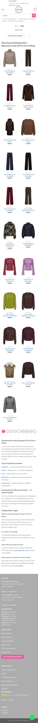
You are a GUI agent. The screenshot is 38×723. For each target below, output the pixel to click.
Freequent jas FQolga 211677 (9, 141)
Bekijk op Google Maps (9, 591)
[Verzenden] (34, 15)
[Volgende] (34, 431)
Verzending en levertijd (9, 677)
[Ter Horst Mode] (18, 9)
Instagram (4, 713)
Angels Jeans (5, 483)
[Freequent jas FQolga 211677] (10, 127)
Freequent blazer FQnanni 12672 (28, 106)
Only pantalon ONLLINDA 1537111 (28, 209)
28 (22, 431)
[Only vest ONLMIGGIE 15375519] (28, 370)
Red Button (5, 477)
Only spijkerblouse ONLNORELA (28, 244)
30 (31, 431)
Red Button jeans (7, 637)
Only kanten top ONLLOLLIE (10, 280)
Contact (4, 688)
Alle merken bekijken (12, 657)
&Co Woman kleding (8, 648)
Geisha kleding (6, 633)
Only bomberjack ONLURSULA (10, 72)
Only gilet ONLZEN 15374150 (10, 384)
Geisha (3, 470)
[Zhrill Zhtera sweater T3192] (28, 127)
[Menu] (2, 9)
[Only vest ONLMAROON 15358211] (9, 230)
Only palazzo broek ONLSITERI (9, 175)
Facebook (4, 710)
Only (3, 474)
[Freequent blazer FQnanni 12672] (28, 92)
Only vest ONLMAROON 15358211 (9, 245)
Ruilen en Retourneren (9, 670)
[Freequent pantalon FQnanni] (28, 58)
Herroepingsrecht (7, 681)
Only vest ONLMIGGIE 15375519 (28, 384)
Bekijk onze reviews (14, 5)
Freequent (4, 467)
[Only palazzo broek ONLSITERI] (9, 161)
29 (26, 431)
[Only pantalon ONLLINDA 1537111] (28, 196)
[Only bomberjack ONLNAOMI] (9, 335)
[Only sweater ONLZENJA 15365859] (9, 301)
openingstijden (20, 550)
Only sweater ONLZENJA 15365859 (10, 315)
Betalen (4, 673)
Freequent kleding (7, 641)
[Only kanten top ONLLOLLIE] (9, 266)
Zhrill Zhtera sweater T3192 (28, 141)
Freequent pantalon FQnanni (28, 72)
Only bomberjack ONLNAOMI (10, 349)
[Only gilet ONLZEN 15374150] (9, 370)
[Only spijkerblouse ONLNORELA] (28, 230)
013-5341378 (8, 600)
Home (16, 26)
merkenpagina (18, 566)
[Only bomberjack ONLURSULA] (9, 58)
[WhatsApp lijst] (32, 717)
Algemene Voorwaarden (9, 685)
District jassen (6, 652)
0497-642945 (8, 586)
